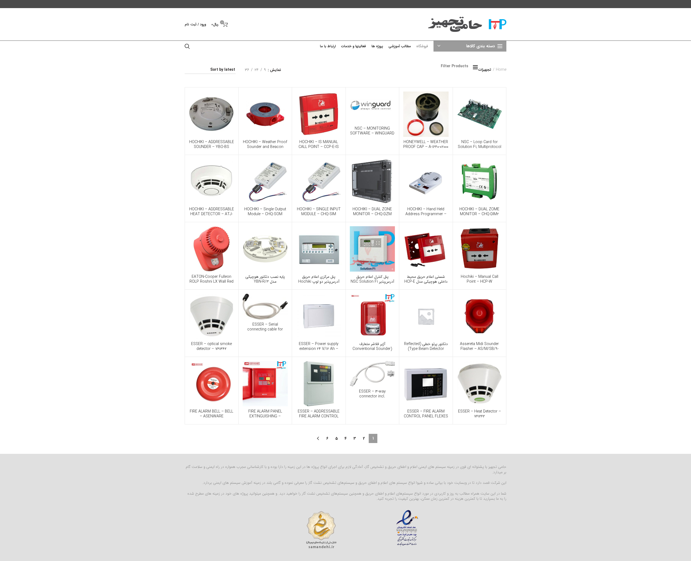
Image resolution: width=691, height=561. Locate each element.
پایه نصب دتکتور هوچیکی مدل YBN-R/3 (265, 279)
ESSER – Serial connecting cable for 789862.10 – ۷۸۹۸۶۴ (265, 329)
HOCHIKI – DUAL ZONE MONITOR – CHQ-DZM (372, 212)
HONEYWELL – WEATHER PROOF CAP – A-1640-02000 (425, 144)
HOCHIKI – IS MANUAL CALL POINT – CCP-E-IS (319, 144)
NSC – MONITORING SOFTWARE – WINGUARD (372, 131)
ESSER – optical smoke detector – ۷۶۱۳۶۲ (211, 346)
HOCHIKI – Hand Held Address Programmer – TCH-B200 (425, 214)
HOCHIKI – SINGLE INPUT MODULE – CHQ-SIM (319, 212)
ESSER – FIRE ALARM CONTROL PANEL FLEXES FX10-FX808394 (426, 416)
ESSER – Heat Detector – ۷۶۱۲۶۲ (479, 414)
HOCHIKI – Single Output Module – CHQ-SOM (265, 212)
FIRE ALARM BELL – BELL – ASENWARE (211, 414)
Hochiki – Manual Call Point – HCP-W (479, 279)
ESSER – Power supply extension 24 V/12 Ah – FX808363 (318, 349)
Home (501, 70)
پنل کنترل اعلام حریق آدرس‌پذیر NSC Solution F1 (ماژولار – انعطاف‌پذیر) (372, 281)
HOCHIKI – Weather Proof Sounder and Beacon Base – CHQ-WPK (265, 147)
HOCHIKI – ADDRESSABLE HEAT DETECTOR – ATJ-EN (211, 214)
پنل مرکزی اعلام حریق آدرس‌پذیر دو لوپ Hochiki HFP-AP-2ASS (318, 281)
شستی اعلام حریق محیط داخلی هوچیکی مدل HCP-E (426, 279)
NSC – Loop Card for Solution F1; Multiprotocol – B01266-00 (479, 147)
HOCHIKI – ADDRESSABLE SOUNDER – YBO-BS (211, 144)
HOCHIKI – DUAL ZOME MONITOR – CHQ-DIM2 (479, 212)
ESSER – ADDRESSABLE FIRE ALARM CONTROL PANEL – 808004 (319, 416)
